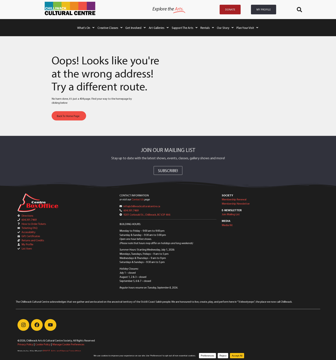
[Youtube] (50, 325)
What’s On (83, 28)
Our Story (223, 28)
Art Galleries (156, 28)
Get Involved (133, 28)
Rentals (205, 28)
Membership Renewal (234, 199)
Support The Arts (182, 28)
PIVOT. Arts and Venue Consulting (62, 351)
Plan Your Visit (245, 28)
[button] (299, 9)
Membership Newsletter (236, 203)
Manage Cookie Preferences (68, 344)
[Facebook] (37, 325)
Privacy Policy (25, 344)
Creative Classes (107, 28)
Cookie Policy (42, 344)
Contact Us (138, 199)
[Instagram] (23, 325)
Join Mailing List (231, 214)
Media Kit (227, 225)
